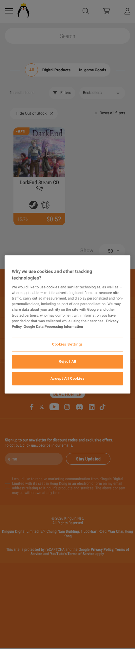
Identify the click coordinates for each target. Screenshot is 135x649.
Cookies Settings (67, 344)
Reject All (67, 361)
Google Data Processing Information (53, 326)
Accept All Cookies (67, 378)
